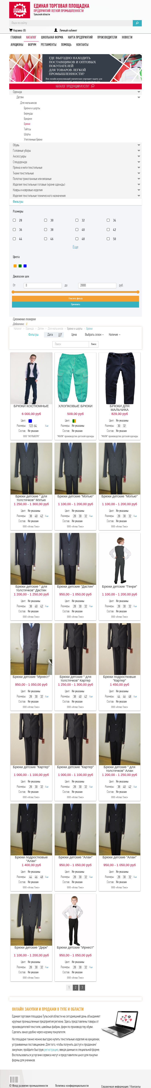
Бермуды (28, 113)
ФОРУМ (32, 45)
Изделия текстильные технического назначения (39, 196)
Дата (50, 335)
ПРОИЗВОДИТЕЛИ (107, 37)
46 (51, 239)
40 (83, 230)
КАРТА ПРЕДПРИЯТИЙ (80, 37)
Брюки (27, 124)
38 (51, 230)
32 (83, 220)
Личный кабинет (67, 30)
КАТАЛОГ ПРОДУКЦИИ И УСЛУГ (73, 86)
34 (114, 220)
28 (20, 220)
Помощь (66, 45)
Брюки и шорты (32, 108)
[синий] (25, 266)
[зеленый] (20, 266)
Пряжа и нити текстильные (27, 168)
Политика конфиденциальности (72, 1086)
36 (20, 230)
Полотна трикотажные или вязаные (32, 179)
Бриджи (28, 119)
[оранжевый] (15, 266)
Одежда (17, 92)
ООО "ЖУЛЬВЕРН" (31, 436)
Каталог (18, 329)
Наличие (114, 335)
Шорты (27, 134)
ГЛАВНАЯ (16, 37)
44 (20, 239)
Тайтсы (27, 129)
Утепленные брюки (33, 139)
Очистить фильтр (75, 298)
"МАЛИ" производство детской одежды (75, 436)
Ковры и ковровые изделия (28, 190)
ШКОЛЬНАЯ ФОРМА (52, 37)
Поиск (93, 344)
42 (114, 230)
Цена (74, 335)
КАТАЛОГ (31, 37)
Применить (75, 304)
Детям (20, 97)
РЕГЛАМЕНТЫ (48, 45)
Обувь (16, 145)
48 (83, 239)
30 (51, 220)
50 (114, 239)
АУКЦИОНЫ (17, 45)
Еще (75, 247)
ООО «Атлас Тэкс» (31, 526)
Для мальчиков (28, 103)
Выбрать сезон (93, 335)
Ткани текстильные (23, 173)
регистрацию (51, 1050)
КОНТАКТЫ (82, 45)
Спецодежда (20, 162)
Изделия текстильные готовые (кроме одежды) (39, 185)
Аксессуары (19, 156)
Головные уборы (22, 151)
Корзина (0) (19, 30)
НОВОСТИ (127, 37)
